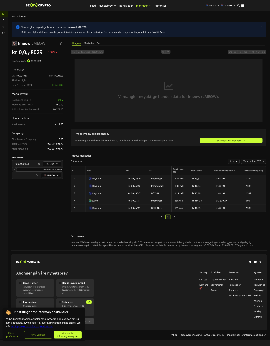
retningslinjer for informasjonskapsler (32, 326)
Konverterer (216, 284)
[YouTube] (255, 262)
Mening (258, 316)
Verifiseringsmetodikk (239, 295)
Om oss (203, 279)
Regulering (259, 284)
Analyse (258, 300)
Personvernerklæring (191, 334)
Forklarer (258, 306)
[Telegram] (260, 262)
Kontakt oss (234, 290)
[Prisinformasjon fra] (34, 61)
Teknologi (259, 290)
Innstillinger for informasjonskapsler (246, 334)
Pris (14, 16)
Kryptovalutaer (218, 279)
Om (98, 43)
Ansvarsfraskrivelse (214, 334)
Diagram (76, 43)
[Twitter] (250, 262)
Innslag (258, 311)
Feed (93, 5)
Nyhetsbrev (105, 5)
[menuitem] (4, 14)
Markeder (142, 5)
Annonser (160, 5)
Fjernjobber (234, 284)
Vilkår (174, 334)
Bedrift (257, 295)
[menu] (4, 23)
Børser (213, 290)
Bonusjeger (126, 5)
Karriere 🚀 (203, 286)
